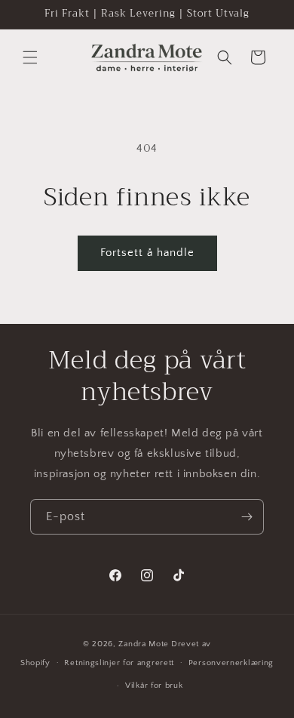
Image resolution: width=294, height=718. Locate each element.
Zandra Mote (143, 644)
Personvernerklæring (231, 662)
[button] (30, 57)
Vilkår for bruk (154, 685)
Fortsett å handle (147, 252)
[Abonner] (246, 517)
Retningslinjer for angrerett (119, 662)
